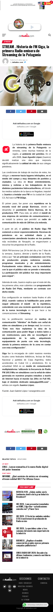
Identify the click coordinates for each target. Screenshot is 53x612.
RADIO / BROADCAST (25, 583)
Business (25, 593)
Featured (22, 459)
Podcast (25, 596)
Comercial (43, 583)
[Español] (49, 3)
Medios (25, 589)
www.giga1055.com (38, 382)
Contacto (44, 579)
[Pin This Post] (31, 111)
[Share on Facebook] (10, 111)
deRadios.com (17, 62)
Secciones (25, 579)
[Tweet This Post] (21, 111)
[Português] (44, 3)
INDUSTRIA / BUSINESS (25, 586)
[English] (40, 3)
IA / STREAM (25, 599)
